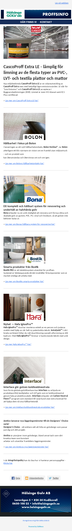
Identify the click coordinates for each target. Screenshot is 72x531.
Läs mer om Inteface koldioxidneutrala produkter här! (30, 407)
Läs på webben (62, 3)
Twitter (56, 478)
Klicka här (8, 463)
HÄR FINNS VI (30, 22)
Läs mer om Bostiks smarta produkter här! (24, 281)
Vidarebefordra (36, 478)
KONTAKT (46, 22)
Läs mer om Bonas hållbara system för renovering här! (30, 224)
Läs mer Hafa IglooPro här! (18, 344)
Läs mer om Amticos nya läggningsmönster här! (27, 447)
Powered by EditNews (36, 527)
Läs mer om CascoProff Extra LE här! (21, 101)
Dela (18, 478)
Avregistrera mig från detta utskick (36, 521)
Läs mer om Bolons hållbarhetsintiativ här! (24, 163)
